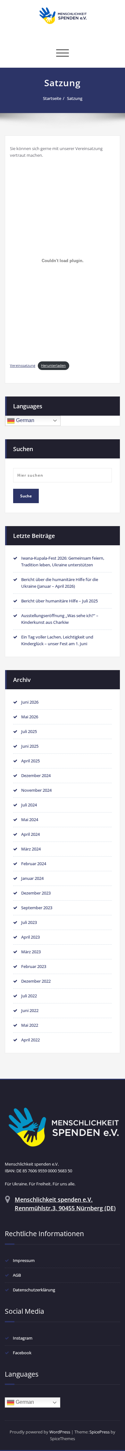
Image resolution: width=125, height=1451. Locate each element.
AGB (17, 1275)
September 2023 (36, 908)
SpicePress (99, 1432)
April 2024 (30, 834)
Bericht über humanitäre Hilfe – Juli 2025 (59, 601)
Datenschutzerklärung (34, 1290)
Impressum (24, 1260)
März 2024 (31, 849)
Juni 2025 (29, 746)
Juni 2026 (29, 702)
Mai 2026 (29, 717)
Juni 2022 (29, 1010)
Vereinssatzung (22, 365)
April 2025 (30, 761)
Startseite (52, 98)
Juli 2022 (29, 996)
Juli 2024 (29, 805)
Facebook (22, 1353)
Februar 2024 (33, 863)
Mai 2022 (29, 1025)
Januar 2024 (32, 878)
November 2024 (36, 790)
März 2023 (31, 952)
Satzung (74, 98)
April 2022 (30, 1040)
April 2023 (30, 937)
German (24, 420)
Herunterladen (53, 365)
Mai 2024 (29, 819)
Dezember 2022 (36, 981)
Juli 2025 (29, 731)
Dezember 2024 (36, 775)
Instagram (22, 1338)
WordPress (59, 1432)
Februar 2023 (33, 966)
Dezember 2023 (36, 893)
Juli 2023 (29, 922)
